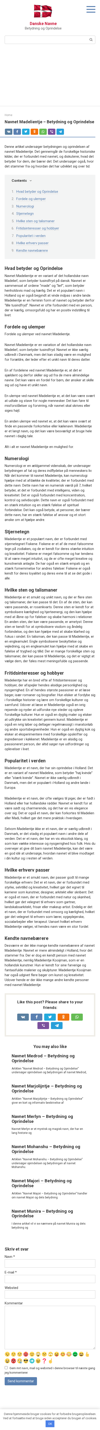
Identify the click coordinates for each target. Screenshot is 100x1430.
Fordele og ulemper (31, 199)
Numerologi (25, 206)
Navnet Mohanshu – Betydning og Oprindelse (46, 1149)
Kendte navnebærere (32, 250)
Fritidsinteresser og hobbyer (37, 228)
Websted (11, 1288)
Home (8, 115)
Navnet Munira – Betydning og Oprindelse (42, 1213)
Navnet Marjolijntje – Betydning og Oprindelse (47, 1088)
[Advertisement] (50, 78)
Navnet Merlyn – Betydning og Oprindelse (42, 1119)
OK (50, 1424)
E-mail (11, 1272)
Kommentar (14, 1303)
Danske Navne (43, 23)
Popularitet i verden (31, 236)
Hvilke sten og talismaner (35, 221)
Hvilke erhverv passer (32, 243)
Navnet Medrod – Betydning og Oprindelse (43, 1058)
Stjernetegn (25, 213)
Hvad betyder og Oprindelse (37, 191)
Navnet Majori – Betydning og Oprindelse (42, 1183)
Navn (10, 1257)
